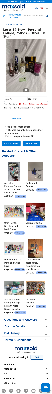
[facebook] (11, 391)
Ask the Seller (31, 143)
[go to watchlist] (42, 8)
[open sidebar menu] (47, 8)
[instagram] (3, 391)
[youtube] (33, 391)
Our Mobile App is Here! (26, 1)
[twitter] (18, 391)
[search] (47, 16)
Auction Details (11, 143)
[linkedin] (26, 391)
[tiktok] (41, 391)
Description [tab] (16, 118)
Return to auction (14, 24)
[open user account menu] (36, 8)
